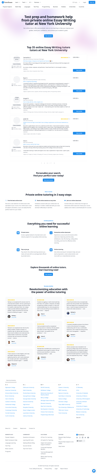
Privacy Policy (48, 468)
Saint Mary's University (65, 396)
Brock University (9, 396)
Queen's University (64, 387)
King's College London (29, 410)
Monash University (46, 403)
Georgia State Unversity (29, 399)
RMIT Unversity (63, 390)
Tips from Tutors (27, 448)
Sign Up (92, 2)
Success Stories (27, 446)
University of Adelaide (82, 393)
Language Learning (10, 443)
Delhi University (27, 390)
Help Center (62, 446)
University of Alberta (81, 396)
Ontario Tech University (47, 412)
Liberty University (27, 416)
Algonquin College (10, 387)
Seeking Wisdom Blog (29, 443)
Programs (8, 451)
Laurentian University (29, 413)
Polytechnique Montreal (47, 415)
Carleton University (10, 401)
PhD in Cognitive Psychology (30, 81)
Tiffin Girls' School (63, 410)
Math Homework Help (11, 440)
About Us (7, 428)
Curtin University (9, 416)
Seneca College (63, 399)
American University (10, 390)
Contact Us (32, 428)
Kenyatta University (28, 407)
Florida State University (29, 393)
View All (78, 417)
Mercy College (44, 397)
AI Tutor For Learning (46, 437)
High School (26, 404)
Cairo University (9, 399)
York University (80, 415)
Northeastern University (47, 409)
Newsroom (23, 428)
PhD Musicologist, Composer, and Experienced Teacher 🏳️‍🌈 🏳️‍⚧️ (37, 61)
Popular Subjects (9, 437)
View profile (79, 70)
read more (25, 69)
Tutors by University (11, 380)
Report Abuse (64, 468)
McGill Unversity (45, 387)
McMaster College (45, 390)
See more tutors (48, 180)
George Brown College (29, 396)
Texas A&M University (64, 404)
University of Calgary (81, 406)
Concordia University (11, 407)
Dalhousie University (28, 387)
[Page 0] (54, 163)
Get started (48, 36)
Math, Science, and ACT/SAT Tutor (31, 144)
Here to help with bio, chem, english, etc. (33, 102)
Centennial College (10, 404)
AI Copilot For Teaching (47, 440)
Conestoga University (11, 410)
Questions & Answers (29, 437)
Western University (81, 412)
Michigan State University (47, 400)
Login (84, 2)
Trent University (63, 413)
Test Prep (7, 446)
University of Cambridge (82, 409)
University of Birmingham (83, 399)
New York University (46, 406)
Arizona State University (11, 393)
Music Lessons (9, 448)
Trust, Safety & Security (35, 468)
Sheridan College (63, 401)
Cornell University (10, 413)
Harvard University (28, 401)
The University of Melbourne (66, 407)
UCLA (77, 390)
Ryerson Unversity (63, 393)
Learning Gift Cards (28, 440)
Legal (56, 468)
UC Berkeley (79, 387)
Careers (15, 428)
